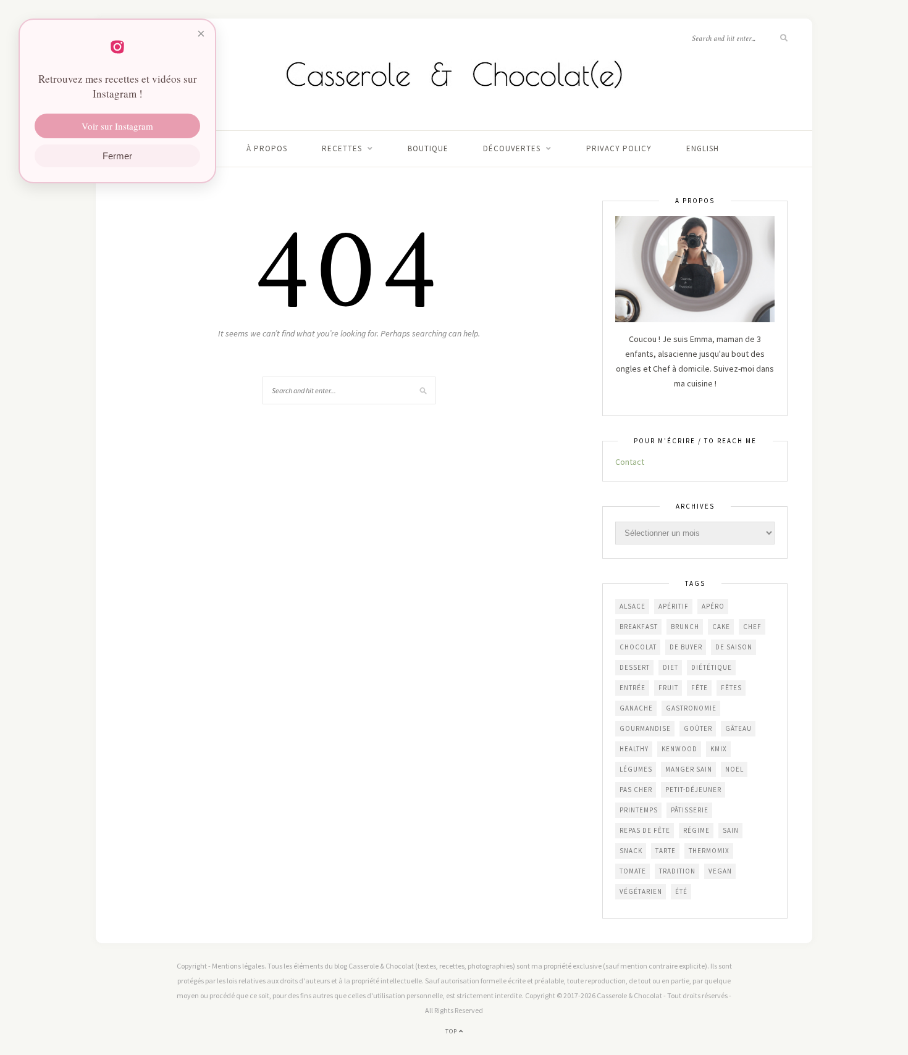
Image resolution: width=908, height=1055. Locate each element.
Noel (734, 769)
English (702, 148)
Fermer (117, 156)
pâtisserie (689, 810)
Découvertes (511, 148)
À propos (266, 148)
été (681, 891)
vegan (720, 871)
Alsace (632, 606)
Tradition (677, 871)
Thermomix (709, 850)
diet (670, 667)
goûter (698, 728)
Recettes (342, 148)
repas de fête (645, 830)
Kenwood (679, 748)
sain (731, 830)
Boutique (428, 148)
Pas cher (636, 789)
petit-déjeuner (693, 789)
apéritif (673, 606)
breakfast (639, 626)
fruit (668, 687)
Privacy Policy (619, 148)
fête (699, 687)
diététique (711, 667)
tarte (665, 850)
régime (696, 830)
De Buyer (686, 647)
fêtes (731, 687)
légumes (636, 769)
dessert (635, 667)
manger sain (688, 769)
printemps (639, 810)
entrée (632, 687)
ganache (636, 708)
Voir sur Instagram (117, 126)
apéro (713, 606)
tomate (633, 871)
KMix (718, 748)
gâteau (738, 728)
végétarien (641, 891)
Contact (629, 461)
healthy (634, 748)
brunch (685, 626)
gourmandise (645, 728)
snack (631, 850)
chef (752, 626)
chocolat (638, 647)
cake (721, 626)
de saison (733, 647)
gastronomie (691, 708)
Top (452, 1031)
